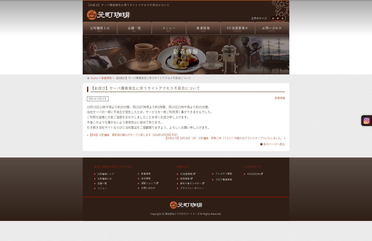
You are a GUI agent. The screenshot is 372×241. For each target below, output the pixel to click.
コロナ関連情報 (223, 179)
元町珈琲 (106, 12)
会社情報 (146, 178)
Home (94, 78)
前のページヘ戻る (274, 144)
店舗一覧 (134, 29)
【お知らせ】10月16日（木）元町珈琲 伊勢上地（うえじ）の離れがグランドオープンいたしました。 (223, 138)
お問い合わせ (272, 29)
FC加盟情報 (186, 173)
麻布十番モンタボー (191, 183)
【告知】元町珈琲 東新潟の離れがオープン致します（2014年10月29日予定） (134, 135)
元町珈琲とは (100, 29)
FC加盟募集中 (237, 29)
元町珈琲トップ (106, 173)
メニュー (169, 29)
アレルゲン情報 (223, 173)
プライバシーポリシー (192, 188)
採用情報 (185, 178)
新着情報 (203, 29)
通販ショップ (148, 183)
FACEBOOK (253, 173)
